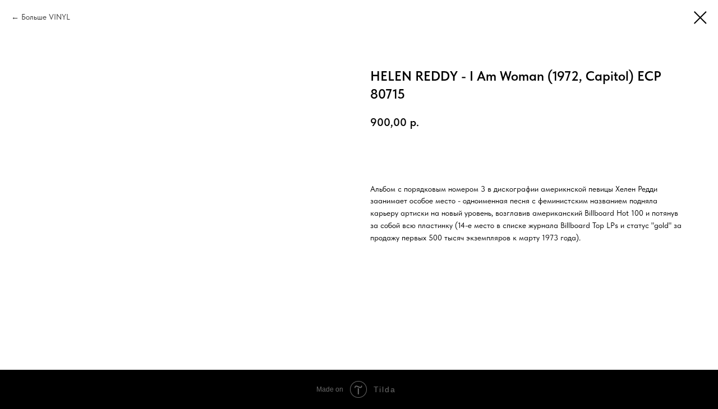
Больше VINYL (45, 16)
